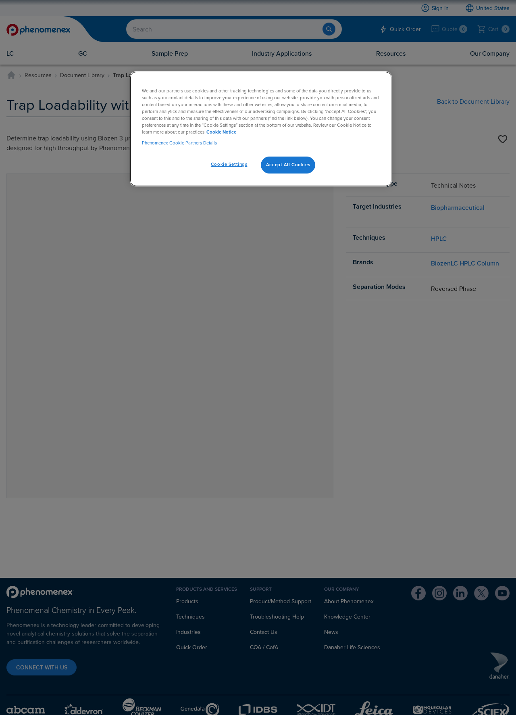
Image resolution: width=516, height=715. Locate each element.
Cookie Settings (229, 164)
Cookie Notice (221, 132)
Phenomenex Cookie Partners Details (179, 143)
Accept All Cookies (288, 165)
